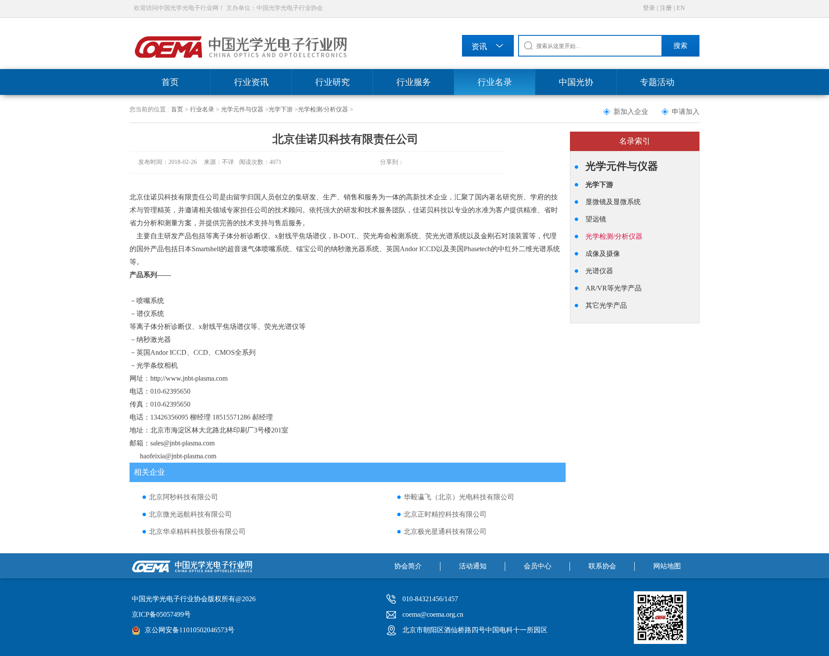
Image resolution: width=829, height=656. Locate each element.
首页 (170, 82)
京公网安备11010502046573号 (189, 630)
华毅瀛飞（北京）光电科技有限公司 (459, 497)
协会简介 (408, 566)
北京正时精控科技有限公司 (445, 514)
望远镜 (595, 219)
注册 (666, 8)
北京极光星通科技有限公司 (445, 531)
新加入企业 (631, 111)
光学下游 (281, 109)
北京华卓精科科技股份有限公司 (197, 531)
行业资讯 (251, 82)
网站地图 (667, 566)
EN (681, 8)
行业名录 (495, 82)
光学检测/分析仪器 (323, 109)
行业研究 (332, 82)
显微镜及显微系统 (613, 201)
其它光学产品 (606, 305)
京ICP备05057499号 (161, 614)
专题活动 (657, 82)
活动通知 (473, 566)
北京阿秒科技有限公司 (183, 497)
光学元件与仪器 (242, 109)
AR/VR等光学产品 (613, 288)
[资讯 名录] (488, 47)
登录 (649, 8)
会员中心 (537, 566)
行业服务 (413, 82)
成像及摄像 (602, 253)
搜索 (680, 45)
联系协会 (602, 566)
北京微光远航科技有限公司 (190, 514)
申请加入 (685, 111)
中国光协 (576, 82)
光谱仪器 (599, 270)
